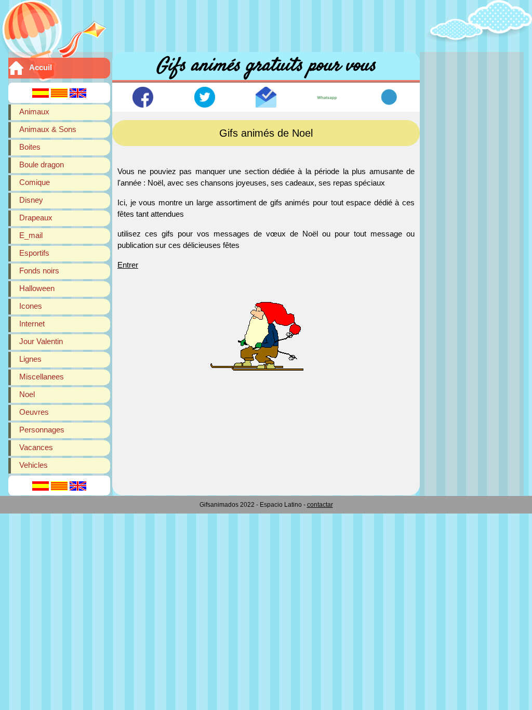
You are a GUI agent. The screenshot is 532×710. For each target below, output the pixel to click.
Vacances (36, 447)
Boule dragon (41, 164)
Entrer (127, 264)
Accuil (40, 67)
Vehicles (33, 465)
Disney (31, 199)
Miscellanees (41, 376)
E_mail (31, 235)
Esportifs (34, 252)
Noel (27, 394)
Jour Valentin (41, 341)
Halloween (37, 288)
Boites (30, 146)
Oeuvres (34, 411)
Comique (34, 182)
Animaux (34, 111)
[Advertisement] (266, 23)
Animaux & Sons (47, 129)
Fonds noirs (39, 270)
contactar (320, 504)
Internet (32, 323)
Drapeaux (35, 217)
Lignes (30, 358)
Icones (30, 305)
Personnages (41, 429)
